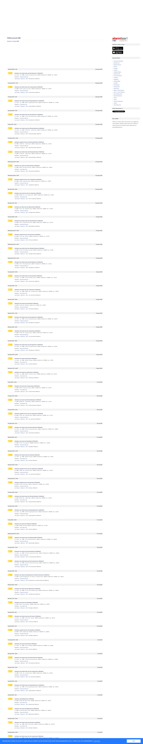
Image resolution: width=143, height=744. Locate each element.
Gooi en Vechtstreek (118, 75)
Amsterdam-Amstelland (118, 61)
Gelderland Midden (117, 72)
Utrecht (115, 99)
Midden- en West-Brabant (119, 90)
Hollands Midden (117, 81)
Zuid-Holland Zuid (117, 104)
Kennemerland (116, 84)
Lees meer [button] (97, 741)
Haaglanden (116, 79)
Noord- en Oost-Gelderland (119, 92)
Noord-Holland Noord (118, 93)
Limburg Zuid (116, 88)
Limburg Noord (117, 86)
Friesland (115, 70)
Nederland (9, 41)
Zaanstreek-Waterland (118, 101)
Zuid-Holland (17, 78)
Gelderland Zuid (117, 73)
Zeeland (115, 103)
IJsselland (116, 82)
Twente (115, 97)
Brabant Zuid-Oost (117, 64)
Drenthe (115, 66)
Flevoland (116, 68)
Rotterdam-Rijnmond (118, 95)
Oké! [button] (133, 741)
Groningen (116, 77)
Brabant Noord (116, 62)
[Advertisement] (55, 55)
